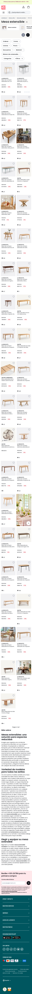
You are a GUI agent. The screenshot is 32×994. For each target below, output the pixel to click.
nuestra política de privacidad (9, 891)
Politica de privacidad (10, 971)
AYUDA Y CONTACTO (8, 899)
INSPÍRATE (5, 913)
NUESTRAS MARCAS (7, 927)
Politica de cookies (24, 969)
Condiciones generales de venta (10, 969)
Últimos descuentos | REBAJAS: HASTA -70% (16, 1)
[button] (28, 7)
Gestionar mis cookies (18, 973)
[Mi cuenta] (23, 7)
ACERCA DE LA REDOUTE (9, 920)
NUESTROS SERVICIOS (8, 906)
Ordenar (5, 41)
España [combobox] (7, 980)
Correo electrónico (7, 879)
